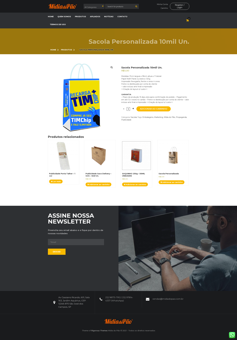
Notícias (108, 16)
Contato (122, 16)
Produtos (80, 16)
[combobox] (94, 6)
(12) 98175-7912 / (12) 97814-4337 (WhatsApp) (119, 299)
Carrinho (164, 8)
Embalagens (147, 117)
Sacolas (134, 117)
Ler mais (56, 181)
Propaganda (181, 117)
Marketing (158, 117)
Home (51, 16)
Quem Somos (64, 16)
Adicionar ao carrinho (153, 109)
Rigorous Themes (99, 331)
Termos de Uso (58, 24)
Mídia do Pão (169, 117)
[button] (111, 67)
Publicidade (126, 120)
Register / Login (179, 6)
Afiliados (95, 16)
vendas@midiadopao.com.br (167, 299)
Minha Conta (162, 4)
